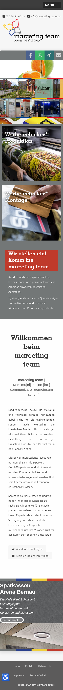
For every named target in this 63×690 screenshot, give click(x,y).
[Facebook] (30, 55)
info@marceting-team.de (45, 16)
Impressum (19, 675)
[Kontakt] (58, 55)
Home (17, 666)
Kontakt (29, 666)
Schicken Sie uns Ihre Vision (32, 555)
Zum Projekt (12, 620)
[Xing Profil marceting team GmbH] (49, 55)
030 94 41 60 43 (15, 16)
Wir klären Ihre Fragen (29, 549)
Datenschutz (44, 666)
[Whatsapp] (40, 55)
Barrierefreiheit (38, 675)
